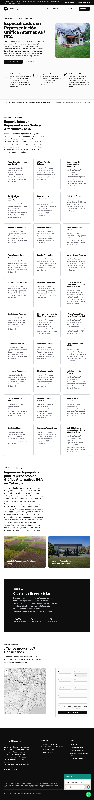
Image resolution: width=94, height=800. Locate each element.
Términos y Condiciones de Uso (72, 708)
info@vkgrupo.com (47, 752)
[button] (25, 691)
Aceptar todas (69, 2)
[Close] (89, 776)
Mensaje (61, 696)
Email (60, 680)
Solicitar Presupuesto (12, 61)
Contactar (83, 8)
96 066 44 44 (72, 8)
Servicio (77, 672)
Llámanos (29, 61)
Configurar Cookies (76, 758)
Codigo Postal (63, 688)
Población (77, 688)
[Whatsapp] (88, 794)
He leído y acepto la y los (73, 707)
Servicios (56, 8)
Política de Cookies (76, 747)
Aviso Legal (73, 744)
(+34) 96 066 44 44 (47, 749)
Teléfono (77, 680)
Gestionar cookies (84, 2)
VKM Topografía (14, 9)
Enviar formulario (72, 712)
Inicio (48, 8)
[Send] (88, 787)
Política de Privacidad (79, 706)
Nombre (61, 672)
